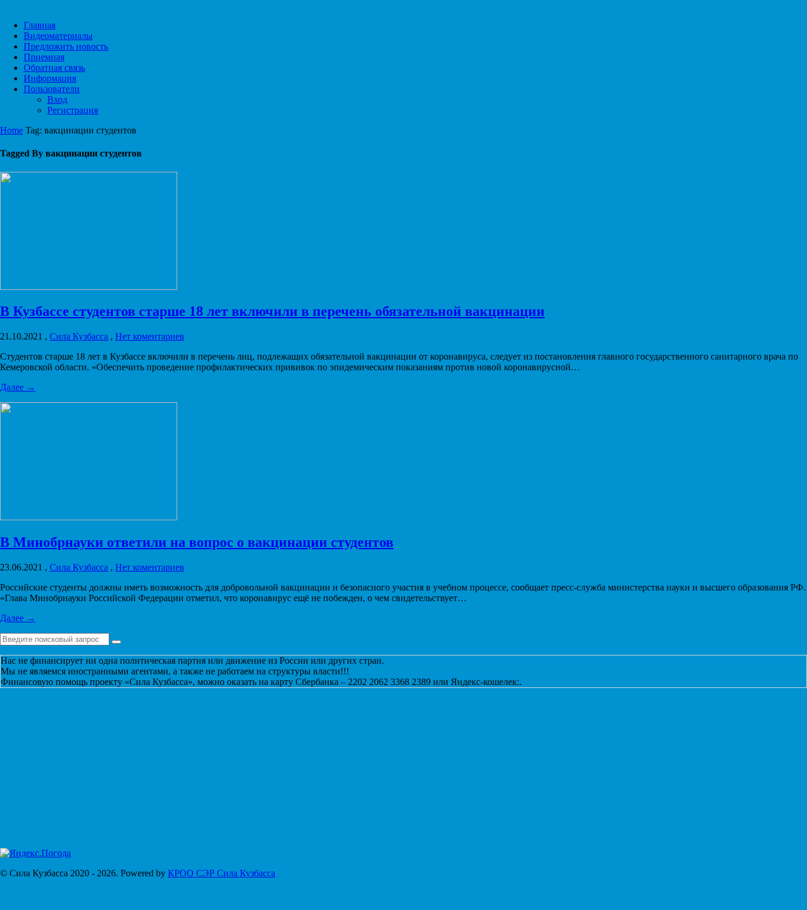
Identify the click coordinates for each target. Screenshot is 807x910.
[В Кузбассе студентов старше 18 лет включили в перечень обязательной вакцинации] (88, 288)
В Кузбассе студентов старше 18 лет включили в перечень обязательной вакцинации (272, 312)
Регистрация (72, 111)
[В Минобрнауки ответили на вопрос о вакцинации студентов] (88, 518)
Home (11, 131)
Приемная (44, 58)
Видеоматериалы (58, 37)
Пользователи (52, 90)
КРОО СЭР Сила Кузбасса (221, 874)
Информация (50, 79)
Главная (40, 26)
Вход (57, 101)
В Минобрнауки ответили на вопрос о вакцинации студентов (196, 543)
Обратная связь (54, 69)
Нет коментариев (149, 337)
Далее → (17, 388)
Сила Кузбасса (79, 337)
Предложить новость (66, 48)
